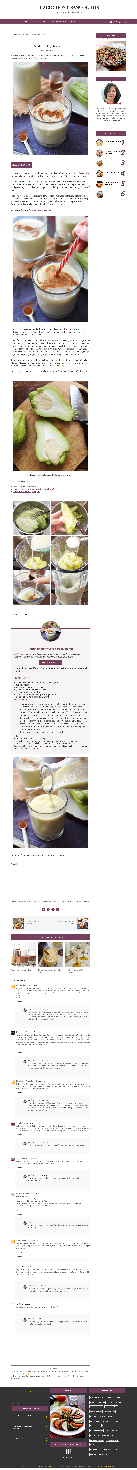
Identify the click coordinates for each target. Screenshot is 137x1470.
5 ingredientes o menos (50, 42)
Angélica (31, 1009)
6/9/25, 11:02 (26, 1304)
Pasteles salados (107, 1426)
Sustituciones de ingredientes (99, 1454)
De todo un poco (59, 22)
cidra (64, 329)
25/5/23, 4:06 (34, 1158)
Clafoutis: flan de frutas (111, 39)
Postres (92, 1435)
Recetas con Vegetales (97, 1440)
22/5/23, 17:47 (43, 1009)
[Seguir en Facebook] (114, 21)
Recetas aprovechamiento (105, 1435)
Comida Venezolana (49, 902)
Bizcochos (102, 1402)
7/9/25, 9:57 (42, 1318)
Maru (18, 1267)
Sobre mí (72, 22)
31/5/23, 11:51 (43, 1222)
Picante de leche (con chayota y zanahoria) (33, 489)
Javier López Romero (24, 1032)
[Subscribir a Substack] (111, 22)
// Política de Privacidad (103, 1466)
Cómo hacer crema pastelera (114, 141)
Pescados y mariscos (96, 1430)
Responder (19, 1001)
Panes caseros (94, 1426)
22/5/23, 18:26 (43, 1100)
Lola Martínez (21, 985)
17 (60, 50)
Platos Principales (111, 1430)
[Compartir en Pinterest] (53, 909)
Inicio (27, 22)
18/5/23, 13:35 (28, 1123)
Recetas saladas (107, 1449)
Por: (46, 50)
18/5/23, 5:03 (38, 1032)
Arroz (118, 1397)
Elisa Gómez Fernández (25, 1081)
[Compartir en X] (48, 909)
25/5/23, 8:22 (37, 1193)
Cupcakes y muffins (96, 1411)
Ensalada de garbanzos (112, 162)
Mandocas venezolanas (112, 193)
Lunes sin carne (95, 1421)
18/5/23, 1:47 (32, 985)
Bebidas (36, 902)
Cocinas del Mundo (96, 1407)
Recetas (46, 22)
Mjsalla (19, 1123)
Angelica (35, 748)
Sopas (117, 1449)
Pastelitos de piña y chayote (26, 491)
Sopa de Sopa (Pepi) (23, 1193)
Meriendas (106, 1421)
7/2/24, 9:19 (43, 1286)
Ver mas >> (111, 125)
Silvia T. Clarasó (22, 1158)
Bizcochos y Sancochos (68, 7)
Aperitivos (110, 1397)
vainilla (21, 204)
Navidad (115, 1421)
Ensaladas (93, 1416)
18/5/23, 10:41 (40, 1081)
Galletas (102, 1416)
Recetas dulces (83, 902)
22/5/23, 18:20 (43, 1060)
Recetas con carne (112, 1440)
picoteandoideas (22, 1240)
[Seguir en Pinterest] (117, 21)
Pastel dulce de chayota (24, 486)
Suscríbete (36, 22)
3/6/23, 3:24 (34, 1240)
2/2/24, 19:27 (26, 1267)
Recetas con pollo (110, 1445)
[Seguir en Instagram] (120, 21)
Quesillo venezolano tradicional (111, 183)
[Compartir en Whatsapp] (57, 909)
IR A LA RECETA (21, 164)
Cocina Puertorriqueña (115, 1402)
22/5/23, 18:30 (43, 1142)
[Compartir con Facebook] (43, 909)
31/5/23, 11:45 (43, 1175)
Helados (110, 1416)
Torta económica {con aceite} (114, 172)
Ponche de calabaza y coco (41, 209)
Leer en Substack (18, 1404)
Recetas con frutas (67, 902)
